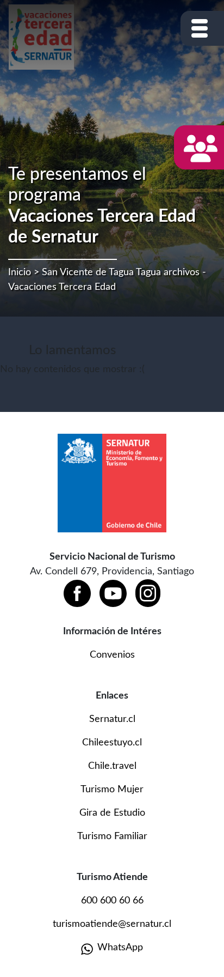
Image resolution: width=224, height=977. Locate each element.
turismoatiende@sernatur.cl (112, 924)
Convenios (112, 655)
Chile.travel (112, 766)
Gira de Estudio (112, 813)
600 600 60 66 (112, 901)
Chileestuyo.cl (112, 743)
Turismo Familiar (112, 836)
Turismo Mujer (112, 789)
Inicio (19, 272)
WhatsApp (120, 947)
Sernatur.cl (112, 719)
